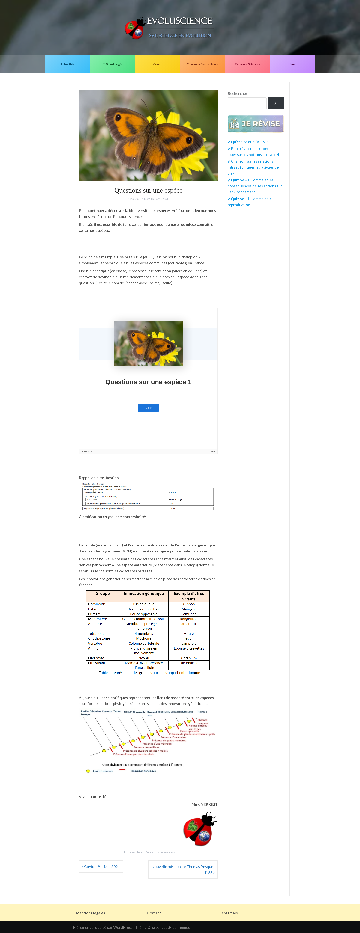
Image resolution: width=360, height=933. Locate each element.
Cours (157, 64)
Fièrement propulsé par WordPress (102, 927)
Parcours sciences (159, 852)
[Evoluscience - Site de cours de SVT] (180, 27)
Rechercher (237, 93)
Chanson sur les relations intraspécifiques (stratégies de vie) (253, 167)
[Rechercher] (276, 103)
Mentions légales (90, 913)
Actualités (67, 64)
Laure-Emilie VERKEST (156, 198)
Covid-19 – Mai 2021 (102, 866)
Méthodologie (112, 64)
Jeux (292, 64)
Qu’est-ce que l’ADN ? (249, 141)
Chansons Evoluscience (202, 64)
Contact (154, 913)
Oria (151, 927)
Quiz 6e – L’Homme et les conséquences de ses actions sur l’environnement (255, 186)
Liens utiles (228, 913)
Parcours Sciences (247, 64)
